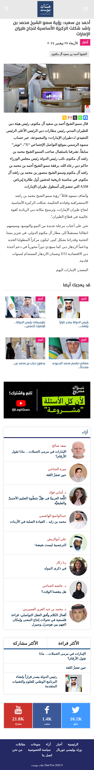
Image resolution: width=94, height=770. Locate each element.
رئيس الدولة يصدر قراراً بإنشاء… (74, 324)
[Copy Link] (64, 117)
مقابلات (20, 744)
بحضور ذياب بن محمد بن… (29, 363)
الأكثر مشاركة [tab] (25, 643)
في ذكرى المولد (55, 568)
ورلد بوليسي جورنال (69, 749)
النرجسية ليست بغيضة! (50, 545)
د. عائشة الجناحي (54, 586)
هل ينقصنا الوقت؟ (53, 591)
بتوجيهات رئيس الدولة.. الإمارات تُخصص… (29, 324)
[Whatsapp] (80, 117)
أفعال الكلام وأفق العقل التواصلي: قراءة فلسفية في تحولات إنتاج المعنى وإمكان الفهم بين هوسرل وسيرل (38, 619)
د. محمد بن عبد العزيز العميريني (44, 609)
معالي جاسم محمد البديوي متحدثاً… (70, 365)
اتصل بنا (47, 755)
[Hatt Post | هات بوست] (45, 8)
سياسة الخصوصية (39, 749)
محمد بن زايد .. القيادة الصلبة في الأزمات (38, 521)
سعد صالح (59, 445)
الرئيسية (73, 744)
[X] (75, 117)
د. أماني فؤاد (57, 492)
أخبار (85, 42)
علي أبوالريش (56, 539)
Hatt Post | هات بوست (42, 765)
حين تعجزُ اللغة (56, 475)
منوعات (35, 744)
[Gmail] (70, 117)
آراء (85, 432)
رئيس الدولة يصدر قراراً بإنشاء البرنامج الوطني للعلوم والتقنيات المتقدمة (34, 681)
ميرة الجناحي (57, 469)
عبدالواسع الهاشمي (52, 515)
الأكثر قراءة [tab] (68, 643)
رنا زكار (61, 562)
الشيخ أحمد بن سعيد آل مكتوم (69, 54)
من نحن (17, 749)
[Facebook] (85, 117)
